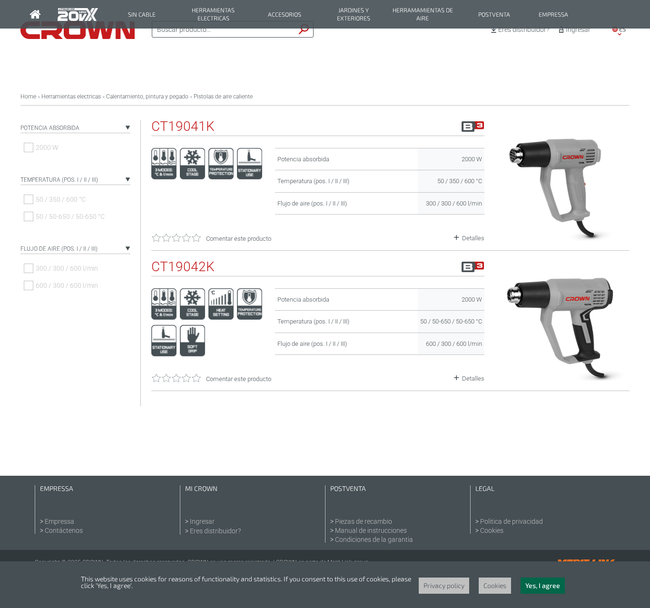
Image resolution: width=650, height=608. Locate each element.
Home (28, 96)
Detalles (473, 238)
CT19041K (183, 126)
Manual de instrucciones (371, 530)
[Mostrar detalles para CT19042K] (561, 378)
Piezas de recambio (363, 521)
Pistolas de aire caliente (223, 96)
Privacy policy (443, 585)
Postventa (494, 14)
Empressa (553, 14)
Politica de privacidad (511, 521)
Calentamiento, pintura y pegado (147, 96)
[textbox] (223, 29)
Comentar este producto (238, 238)
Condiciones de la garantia (374, 539)
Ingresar (578, 29)
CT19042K (183, 267)
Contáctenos (64, 530)
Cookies (491, 530)
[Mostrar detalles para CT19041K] (561, 238)
